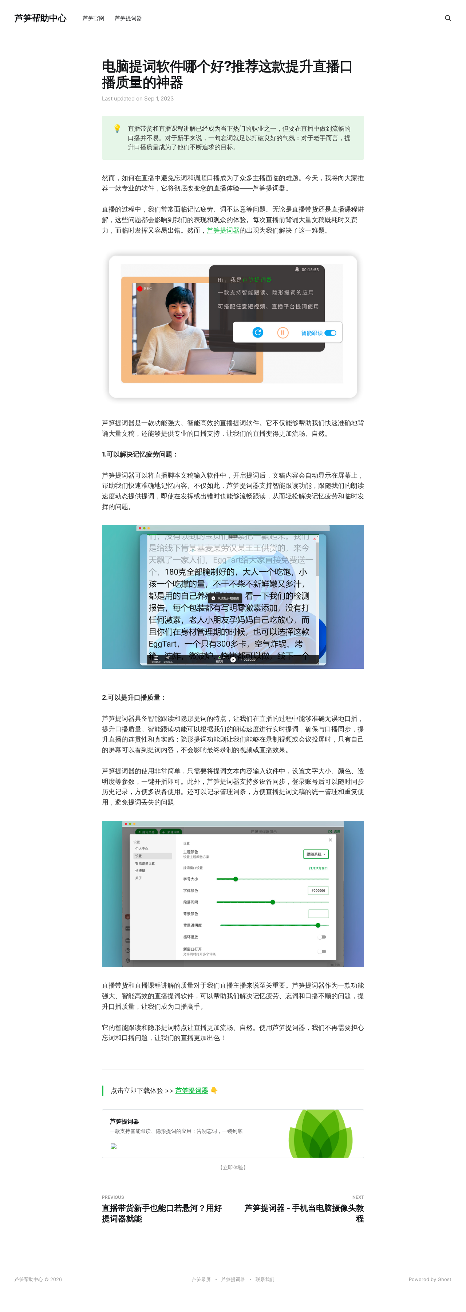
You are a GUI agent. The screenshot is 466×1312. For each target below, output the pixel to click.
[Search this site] (448, 18)
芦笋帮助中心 (41, 18)
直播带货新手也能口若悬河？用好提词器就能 (162, 1208)
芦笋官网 (93, 18)
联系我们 (265, 1279)
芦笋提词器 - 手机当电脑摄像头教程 (304, 1208)
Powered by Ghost (430, 1279)
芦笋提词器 (128, 18)
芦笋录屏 (201, 1279)
